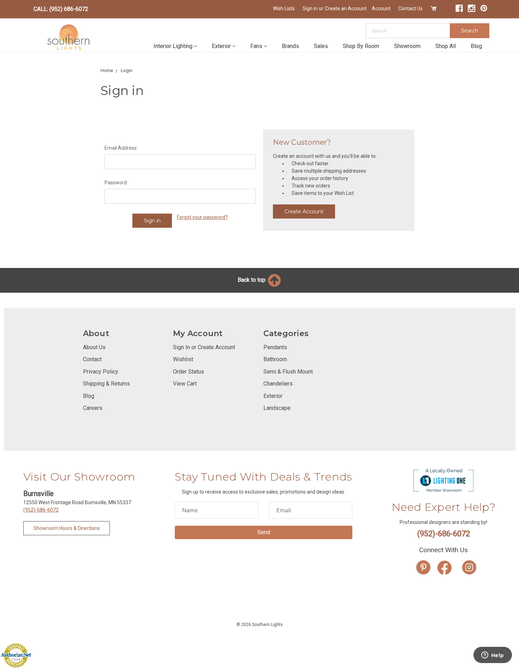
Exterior (221, 46)
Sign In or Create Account (204, 347)
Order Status (188, 371)
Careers (92, 408)
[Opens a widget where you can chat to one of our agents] (492, 655)
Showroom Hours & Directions (67, 528)
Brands (290, 46)
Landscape (277, 408)
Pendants (275, 347)
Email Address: (121, 148)
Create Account (304, 211)
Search (469, 31)
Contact (92, 359)
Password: (116, 182)
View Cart (185, 383)
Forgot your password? (202, 217)
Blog (476, 46)
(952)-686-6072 (41, 510)
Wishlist (183, 359)
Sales (321, 46)
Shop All (445, 46)
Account (381, 8)
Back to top (252, 279)
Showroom (407, 46)
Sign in (310, 8)
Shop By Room (361, 46)
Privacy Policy (100, 371)
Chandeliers (278, 383)
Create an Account (345, 8)
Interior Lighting (173, 46)
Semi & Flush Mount (288, 371)
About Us (94, 347)
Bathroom (275, 359)
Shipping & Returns (106, 383)
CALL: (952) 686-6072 (61, 9)
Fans (256, 46)
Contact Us (410, 8)
